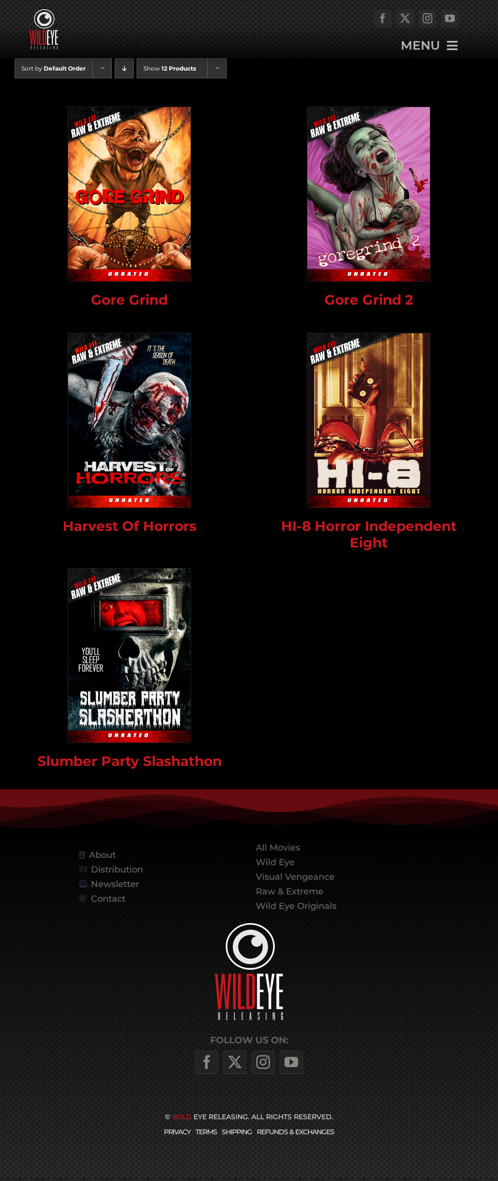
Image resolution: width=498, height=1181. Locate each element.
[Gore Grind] (129, 194)
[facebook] (382, 18)
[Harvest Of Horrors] (129, 420)
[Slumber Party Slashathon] (129, 655)
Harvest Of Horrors (129, 525)
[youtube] (450, 18)
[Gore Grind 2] (368, 194)
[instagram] (427, 18)
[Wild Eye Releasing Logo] (44, 13)
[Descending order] (124, 68)
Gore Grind (129, 299)
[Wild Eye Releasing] (249, 926)
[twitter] (405, 18)
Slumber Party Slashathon (129, 760)
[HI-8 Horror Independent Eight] (368, 420)
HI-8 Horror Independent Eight (369, 534)
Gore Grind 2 (368, 299)
